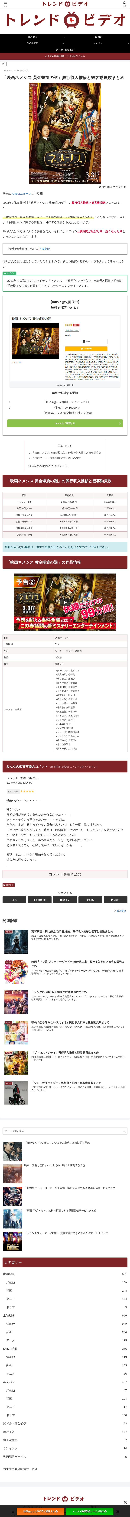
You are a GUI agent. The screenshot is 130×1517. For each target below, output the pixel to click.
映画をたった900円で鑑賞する (39, 1511)
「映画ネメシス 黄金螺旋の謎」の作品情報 (56, 457)
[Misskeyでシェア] (108, 1078)
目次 (60, 445)
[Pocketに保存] (79, 1086)
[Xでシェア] (21, 1078)
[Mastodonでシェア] (50, 1078)
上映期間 (44, 248)
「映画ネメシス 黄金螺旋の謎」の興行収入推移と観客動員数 (66, 452)
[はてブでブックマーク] (50, 1086)
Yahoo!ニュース (21, 193)
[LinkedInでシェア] (65, 1095)
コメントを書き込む (65, 874)
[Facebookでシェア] (21, 1086)
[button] (115, 899)
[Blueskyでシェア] (79, 1078)
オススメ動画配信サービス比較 (88, 1511)
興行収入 (10, 885)
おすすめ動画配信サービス (20, 1469)
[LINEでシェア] (108, 1086)
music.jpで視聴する (65, 423)
